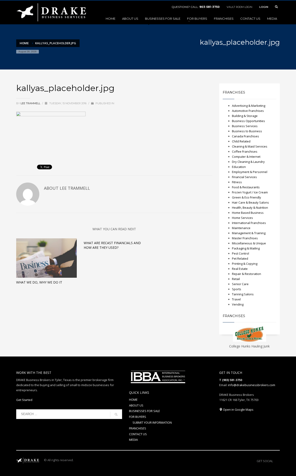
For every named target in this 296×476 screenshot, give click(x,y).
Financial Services (244, 177)
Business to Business (247, 131)
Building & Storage (245, 116)
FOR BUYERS (137, 417)
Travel (236, 299)
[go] (116, 414)
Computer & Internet (246, 156)
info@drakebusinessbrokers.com (251, 385)
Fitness (237, 182)
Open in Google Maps (237, 409)
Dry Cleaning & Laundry (248, 162)
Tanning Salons (243, 294)
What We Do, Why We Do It (39, 282)
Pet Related (240, 258)
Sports (236, 289)
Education (239, 167)
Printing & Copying (244, 264)
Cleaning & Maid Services (249, 146)
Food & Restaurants (246, 187)
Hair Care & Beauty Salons (250, 202)
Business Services (245, 126)
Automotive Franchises (248, 111)
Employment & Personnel (249, 172)
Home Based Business (248, 213)
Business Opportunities (248, 121)
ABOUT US (136, 405)
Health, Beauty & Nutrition (250, 207)
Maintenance (241, 228)
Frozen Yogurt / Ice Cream (250, 192)
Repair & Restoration (246, 274)
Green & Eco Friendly (246, 197)
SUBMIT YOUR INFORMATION (152, 422)
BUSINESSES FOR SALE (144, 411)
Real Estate (240, 269)
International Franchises (249, 223)
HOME (133, 399)
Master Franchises (245, 238)
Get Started (24, 400)
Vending (238, 304)
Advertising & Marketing (248, 106)
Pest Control (240, 253)
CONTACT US (138, 434)
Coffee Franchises (244, 151)
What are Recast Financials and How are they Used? (112, 245)
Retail (236, 279)
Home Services (242, 218)
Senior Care (240, 284)
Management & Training (248, 233)
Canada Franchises (245, 136)
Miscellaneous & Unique (249, 243)
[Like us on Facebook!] (276, 460)
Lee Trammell (31, 103)
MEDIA (133, 440)
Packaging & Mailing (246, 248)
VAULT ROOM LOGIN (239, 7)
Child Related (241, 141)
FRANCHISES (137, 428)
